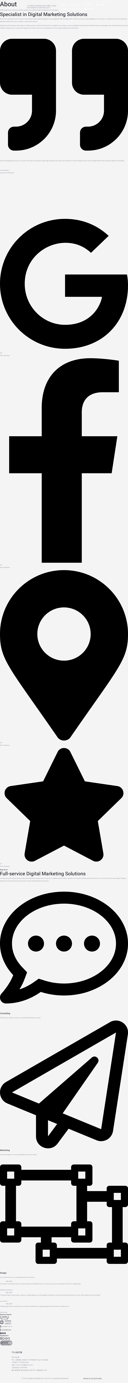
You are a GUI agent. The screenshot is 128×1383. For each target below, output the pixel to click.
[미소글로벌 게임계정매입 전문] (19, 6)
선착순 (64, 8)
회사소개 (75, 4)
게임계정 (75, 8)
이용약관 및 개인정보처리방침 (92, 1378)
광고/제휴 (88, 8)
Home (64, 4)
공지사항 (87, 4)
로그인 (105, 1)
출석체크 (100, 4)
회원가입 (112, 1)
